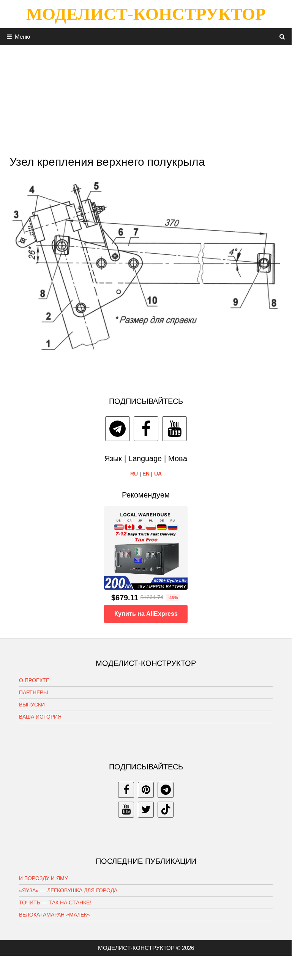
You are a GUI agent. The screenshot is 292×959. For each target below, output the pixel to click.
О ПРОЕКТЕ (34, 680)
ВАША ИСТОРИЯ (40, 717)
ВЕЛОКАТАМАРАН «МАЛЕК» (54, 915)
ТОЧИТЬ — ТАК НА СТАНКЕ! (55, 902)
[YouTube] (174, 428)
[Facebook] (146, 428)
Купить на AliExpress (146, 614)
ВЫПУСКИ (32, 705)
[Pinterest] (146, 790)
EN (146, 474)
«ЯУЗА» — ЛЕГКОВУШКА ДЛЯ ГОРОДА (68, 890)
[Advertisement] (146, 98)
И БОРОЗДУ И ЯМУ (43, 878)
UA (158, 474)
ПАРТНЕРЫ (33, 692)
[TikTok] (166, 810)
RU (134, 474)
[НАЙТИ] (282, 36)
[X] (146, 810)
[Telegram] (117, 428)
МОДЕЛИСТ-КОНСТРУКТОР (145, 14)
